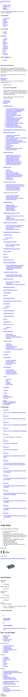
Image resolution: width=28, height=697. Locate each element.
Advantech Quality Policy (8, 316)
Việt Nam (5, 54)
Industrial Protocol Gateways (12, 160)
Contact (5, 393)
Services (5, 307)
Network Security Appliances (13, 187)
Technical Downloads (20, 558)
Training (8, 382)
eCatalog (5, 663)
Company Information (11, 360)
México (5, 21)
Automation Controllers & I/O (13, 135)
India (4, 41)
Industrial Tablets (10, 218)
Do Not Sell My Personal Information (12, 690)
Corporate (5, 354)
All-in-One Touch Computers (13, 281)
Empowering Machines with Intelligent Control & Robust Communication (15, 266)
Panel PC (8, 144)
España (5, 33)
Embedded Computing (7, 106)
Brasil (4, 19)
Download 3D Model (10, 558)
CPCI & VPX (9, 171)
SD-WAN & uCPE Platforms (13, 188)
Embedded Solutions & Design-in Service (11, 248)
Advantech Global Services (8, 310)
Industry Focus (6, 659)
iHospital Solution (10, 205)
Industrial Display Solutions (9, 298)
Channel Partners (7, 321)
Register (5, 5)
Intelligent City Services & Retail (10, 222)
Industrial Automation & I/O (9, 132)
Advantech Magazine (11, 362)
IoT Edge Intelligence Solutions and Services (12, 301)
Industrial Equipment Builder (9, 262)
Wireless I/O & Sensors (11, 149)
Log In (9, 5)
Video (4, 661)
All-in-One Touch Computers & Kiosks (15, 225)
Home (4, 400)
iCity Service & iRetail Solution (13, 226)
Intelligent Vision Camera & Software (14, 198)
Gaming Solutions (7, 292)
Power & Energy (10, 145)
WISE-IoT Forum (10, 347)
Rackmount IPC (10, 179)
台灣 (4, 49)
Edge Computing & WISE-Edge (9, 241)
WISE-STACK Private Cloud (13, 189)
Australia (5, 38)
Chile (4, 23)
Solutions (5, 239)
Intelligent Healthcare (7, 202)
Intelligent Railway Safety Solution (14, 276)
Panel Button (3, 79)
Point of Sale (9, 283)
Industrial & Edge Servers (8, 259)
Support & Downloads (8, 331)
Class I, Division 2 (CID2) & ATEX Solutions (16, 138)
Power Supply (9, 237)
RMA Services (9, 334)
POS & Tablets (9, 228)
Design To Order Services (8, 313)
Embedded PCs (9, 116)
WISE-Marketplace (7, 396)
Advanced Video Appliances (12, 195)
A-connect (5, 666)
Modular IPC (9, 177)
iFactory (5, 254)
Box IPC (8, 170)
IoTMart (5, 395)
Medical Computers (10, 207)
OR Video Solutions (11, 210)
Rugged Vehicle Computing (8, 287)
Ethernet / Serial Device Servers (13, 156)
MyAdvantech (6, 6)
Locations (8, 383)
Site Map (5, 687)
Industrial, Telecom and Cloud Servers (15, 184)
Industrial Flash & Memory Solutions (14, 123)
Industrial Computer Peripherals (13, 173)
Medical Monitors (10, 209)
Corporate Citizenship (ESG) (10, 649)
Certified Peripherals (7, 234)
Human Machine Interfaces (12, 143)
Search (5, 7)
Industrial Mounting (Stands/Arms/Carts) (11, 232)
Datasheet (3, 558)
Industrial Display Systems (12, 121)
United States (6, 18)
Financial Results (10, 369)
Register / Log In (7, 84)
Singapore (5, 48)
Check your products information (13, 336)
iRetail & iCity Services (8, 278)
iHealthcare (5, 257)
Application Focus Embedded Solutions (15, 110)
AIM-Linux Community (11, 346)
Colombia (5, 25)
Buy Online (7, 635)
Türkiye (5, 53)
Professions (8, 379)
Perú (4, 26)
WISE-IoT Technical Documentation (14, 349)
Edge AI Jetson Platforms (12, 196)
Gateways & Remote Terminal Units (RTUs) (16, 141)
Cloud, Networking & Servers (9, 181)
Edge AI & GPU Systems (12, 172)
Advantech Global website (11, 11)
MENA (5, 60)
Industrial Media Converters (12, 159)
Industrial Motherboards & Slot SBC (14, 175)
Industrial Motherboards (11, 124)
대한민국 (5, 45)
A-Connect (5, 398)
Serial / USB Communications (13, 164)
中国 (4, 40)
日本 (4, 44)
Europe (5, 31)
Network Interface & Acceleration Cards (15, 186)
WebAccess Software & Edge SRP (14, 148)
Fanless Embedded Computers (13, 119)
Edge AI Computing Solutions (13, 244)
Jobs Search (6, 651)
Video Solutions (6, 303)
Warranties (8, 338)
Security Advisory (7, 351)
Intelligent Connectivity (8, 152)
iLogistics (5, 295)
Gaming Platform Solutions (12, 120)
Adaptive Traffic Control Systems (14, 274)
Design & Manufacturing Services (10, 290)
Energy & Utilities (7, 251)
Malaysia (7, 9)
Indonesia (5, 43)
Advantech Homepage (6, 1)
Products (5, 103)
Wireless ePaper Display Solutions (14, 127)
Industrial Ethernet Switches (12, 157)
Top (3, 694)
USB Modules (6, 404)
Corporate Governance (11, 371)
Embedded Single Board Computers (14, 117)
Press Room (9, 364)
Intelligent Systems (7, 167)
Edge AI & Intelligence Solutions (13, 115)
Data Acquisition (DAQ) (12, 139)
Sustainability (6, 387)
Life (7, 380)
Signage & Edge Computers (12, 229)
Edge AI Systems (10, 246)
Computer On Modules (11, 112)
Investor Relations (7, 367)
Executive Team (10, 361)
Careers (5, 376)
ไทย (4, 51)
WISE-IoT (8, 327)
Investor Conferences (11, 372)
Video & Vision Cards (11, 199)
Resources (8, 343)
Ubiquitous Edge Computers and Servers (15, 284)
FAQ (4, 665)
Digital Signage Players (11, 114)
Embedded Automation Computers (14, 140)
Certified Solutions (10, 136)
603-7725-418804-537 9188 (7, 640)
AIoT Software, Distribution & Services (15, 108)
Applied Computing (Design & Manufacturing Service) (14, 129)
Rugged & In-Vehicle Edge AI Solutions (15, 219)
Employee (5, 390)
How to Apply (9, 384)
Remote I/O (9, 147)
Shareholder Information (11, 373)
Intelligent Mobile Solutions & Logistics (11, 213)
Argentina (5, 22)
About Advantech (6, 357)
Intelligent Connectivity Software (13, 163)
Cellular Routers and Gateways (13, 155)
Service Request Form (11, 335)
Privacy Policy (6, 689)
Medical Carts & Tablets (11, 206)
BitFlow (8, 306)
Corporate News (7, 647)
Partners (5, 319)
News (4, 662)
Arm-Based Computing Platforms (14, 111)
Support (5, 328)
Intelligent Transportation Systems (14, 176)
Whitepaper (6, 658)
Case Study (6, 657)
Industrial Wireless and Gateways (13, 161)
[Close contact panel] (1, 613)
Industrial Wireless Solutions (12, 125)
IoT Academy (9, 345)
